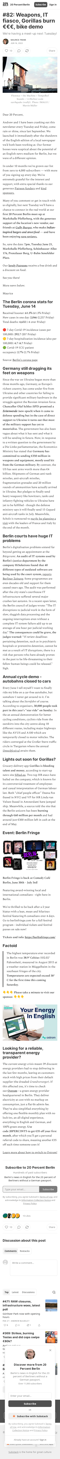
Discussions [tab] (28, 1292)
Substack (13, 1452)
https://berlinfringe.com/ (40, 937)
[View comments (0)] (19, 50)
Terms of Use (46, 1196)
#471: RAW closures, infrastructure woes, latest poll (21, 1305)
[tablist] (17, 1251)
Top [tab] (6, 1292)
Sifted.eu (20, 775)
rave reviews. (29, 236)
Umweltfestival (11, 751)
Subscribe (41, 4)
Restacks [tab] (25, 1251)
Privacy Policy (40, 1430)
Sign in (53, 4)
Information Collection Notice (36, 1200)
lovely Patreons (18, 265)
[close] (50, 1350)
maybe (34, 519)
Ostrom (12, 1091)
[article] (30, 1313)
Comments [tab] (10, 1251)
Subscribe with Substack (32, 1416)
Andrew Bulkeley (20, 1321)
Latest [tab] (15, 1292)
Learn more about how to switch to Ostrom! (30, 1152)
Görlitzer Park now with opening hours (21, 1315)
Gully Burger (24, 227)
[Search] (54, 1292)
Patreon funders (25, 188)
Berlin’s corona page (25, 360)
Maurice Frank (18, 40)
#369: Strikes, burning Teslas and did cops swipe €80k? (21, 1337)
